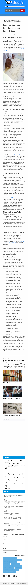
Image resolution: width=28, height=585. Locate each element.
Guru (12, 562)
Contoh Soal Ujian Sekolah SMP (13, 560)
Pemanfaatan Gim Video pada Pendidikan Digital (11, 514)
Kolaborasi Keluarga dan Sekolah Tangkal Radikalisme (12, 530)
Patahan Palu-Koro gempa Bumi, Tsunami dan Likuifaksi (12, 526)
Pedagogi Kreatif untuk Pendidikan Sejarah (11, 383)
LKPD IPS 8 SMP (8, 566)
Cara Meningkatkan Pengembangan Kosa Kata (12, 415)
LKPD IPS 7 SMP (15, 564)
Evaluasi (6, 562)
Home (4, 20)
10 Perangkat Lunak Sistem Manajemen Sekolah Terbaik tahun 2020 (14, 503)
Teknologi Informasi (9, 572)
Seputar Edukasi (8, 570)
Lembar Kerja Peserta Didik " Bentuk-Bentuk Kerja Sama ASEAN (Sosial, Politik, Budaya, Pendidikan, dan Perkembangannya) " (14, 366)
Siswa (16, 570)
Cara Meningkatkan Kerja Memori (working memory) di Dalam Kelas (14, 478)
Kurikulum (7, 564)
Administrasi (7, 558)
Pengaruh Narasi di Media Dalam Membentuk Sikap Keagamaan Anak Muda (14, 464)
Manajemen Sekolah (20, 555)
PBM (8, 20)
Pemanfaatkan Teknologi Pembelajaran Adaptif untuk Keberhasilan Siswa (12, 399)
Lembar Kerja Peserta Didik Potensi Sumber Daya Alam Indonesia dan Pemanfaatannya (13, 518)
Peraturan (11, 568)
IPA (16, 562)
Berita (14, 558)
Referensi (18, 568)
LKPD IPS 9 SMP (17, 566)
